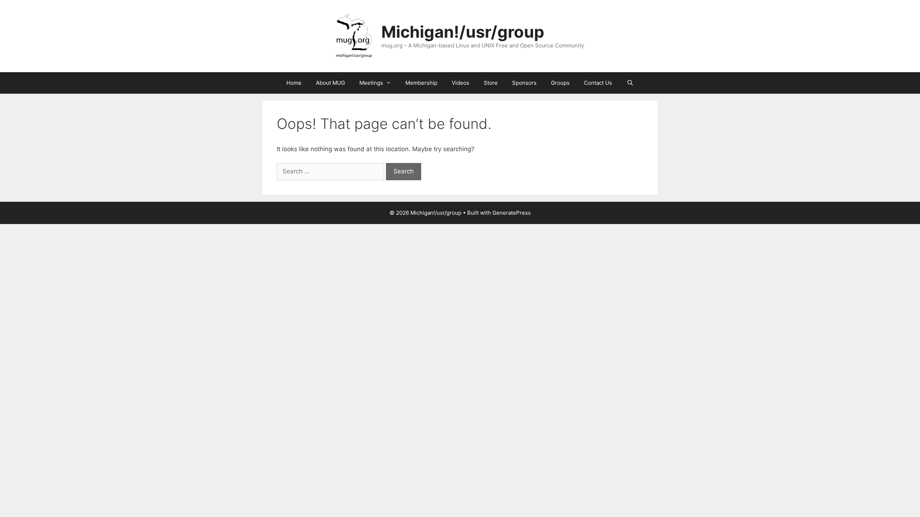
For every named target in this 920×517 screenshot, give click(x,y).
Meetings (371, 82)
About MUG (330, 82)
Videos (460, 82)
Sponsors (524, 82)
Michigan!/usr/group (462, 32)
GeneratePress (511, 212)
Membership (421, 82)
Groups (560, 82)
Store (491, 82)
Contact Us (598, 82)
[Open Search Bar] (629, 83)
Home (294, 82)
